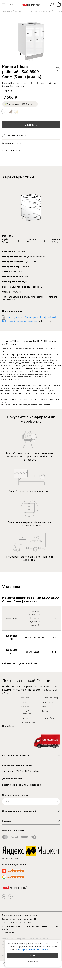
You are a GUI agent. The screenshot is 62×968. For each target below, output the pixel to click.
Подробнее (8, 726)
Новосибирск (49, 718)
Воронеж (25, 702)
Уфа (44, 706)
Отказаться (32, 961)
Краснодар (47, 702)
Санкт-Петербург (50, 698)
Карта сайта (8, 933)
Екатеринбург (28, 723)
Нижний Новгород (26, 712)
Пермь (24, 718)
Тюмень (45, 711)
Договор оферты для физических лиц (20, 915)
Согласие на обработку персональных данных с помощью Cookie (30, 927)
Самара (25, 706)
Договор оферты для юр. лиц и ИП (19, 919)
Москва (25, 698)
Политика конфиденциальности (17, 922)
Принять (33, 955)
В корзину (31, 124)
